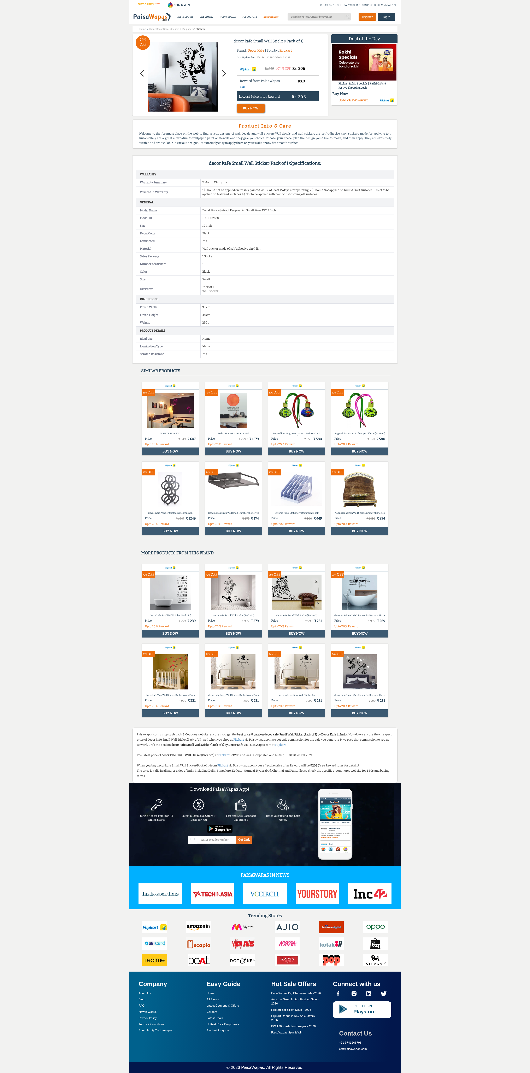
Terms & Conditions (151, 1024)
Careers (212, 1011)
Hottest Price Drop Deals (223, 1024)
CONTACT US (369, 5)
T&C (242, 86)
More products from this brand (177, 552)
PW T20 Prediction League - (293, 1026)
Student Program (218, 1030)
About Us (145, 993)
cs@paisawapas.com (353, 1048)
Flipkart (285, 50)
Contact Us (355, 1033)
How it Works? (148, 1011)
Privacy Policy (148, 1018)
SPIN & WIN (181, 5)
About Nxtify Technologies (155, 1030)
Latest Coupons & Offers (223, 1005)
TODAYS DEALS (228, 17)
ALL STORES (206, 17)
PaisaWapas (252, 1067)
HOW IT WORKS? (351, 5)
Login (386, 17)
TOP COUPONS (249, 17)
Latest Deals (215, 1018)
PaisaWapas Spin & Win (286, 1032)
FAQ (142, 1005)
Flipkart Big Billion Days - (291, 1009)
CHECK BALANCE (329, 5)
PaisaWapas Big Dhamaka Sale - (296, 993)
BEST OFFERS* (271, 17)
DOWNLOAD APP (387, 5)
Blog (142, 999)
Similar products (160, 370)
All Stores (213, 999)
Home (210, 993)
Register (367, 17)
